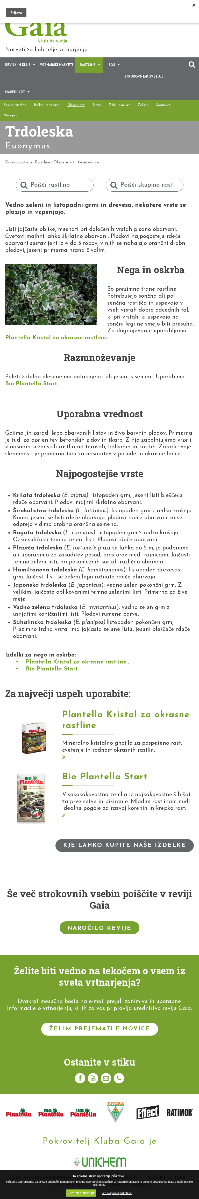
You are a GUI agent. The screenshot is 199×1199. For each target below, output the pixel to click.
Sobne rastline (15, 105)
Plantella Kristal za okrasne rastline (55, 338)
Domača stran (18, 162)
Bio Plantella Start (31, 384)
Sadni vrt (163, 105)
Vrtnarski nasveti (56, 65)
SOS (112, 65)
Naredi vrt (15, 92)
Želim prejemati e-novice (99, 1029)
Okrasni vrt (76, 105)
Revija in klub (18, 65)
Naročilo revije (99, 928)
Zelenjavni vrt (119, 105)
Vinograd (11, 115)
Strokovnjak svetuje (144, 76)
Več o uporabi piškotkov (117, 1193)
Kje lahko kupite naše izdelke (124, 845)
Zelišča (143, 105)
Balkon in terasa (47, 105)
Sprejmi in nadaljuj (81, 1193)
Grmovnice (88, 162)
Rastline (88, 65)
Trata (97, 105)
